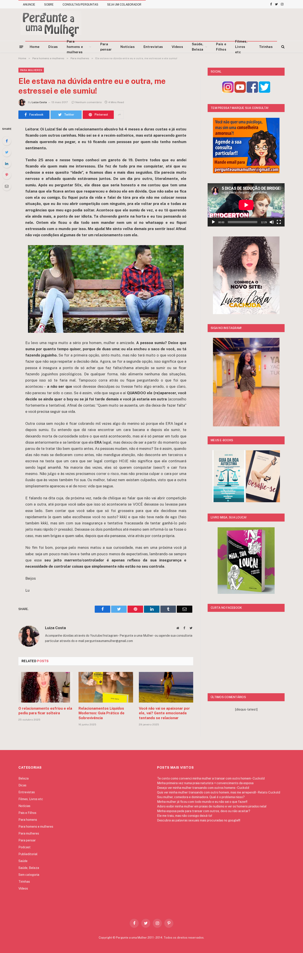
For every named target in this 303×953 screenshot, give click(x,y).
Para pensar (106, 46)
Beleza (23, 778)
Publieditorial (27, 854)
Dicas (53, 47)
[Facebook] (6, 140)
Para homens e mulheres (75, 46)
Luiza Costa (39, 102)
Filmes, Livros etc (241, 46)
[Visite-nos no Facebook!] (252, 91)
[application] (246, 204)
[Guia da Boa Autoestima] (228, 501)
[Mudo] (272, 222)
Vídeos (177, 47)
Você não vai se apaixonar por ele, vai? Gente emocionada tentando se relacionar (164, 713)
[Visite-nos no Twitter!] (264, 91)
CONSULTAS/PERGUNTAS (80, 4)
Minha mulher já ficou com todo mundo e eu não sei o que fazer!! (202, 801)
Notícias (127, 47)
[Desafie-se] (263, 501)
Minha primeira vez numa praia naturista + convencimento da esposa (205, 783)
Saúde (23, 861)
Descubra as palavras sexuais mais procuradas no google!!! (198, 820)
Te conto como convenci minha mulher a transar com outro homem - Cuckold (211, 778)
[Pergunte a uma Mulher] (50, 24)
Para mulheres (31, 70)
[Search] (282, 47)
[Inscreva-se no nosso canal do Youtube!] (240, 91)
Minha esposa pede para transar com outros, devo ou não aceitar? (203, 811)
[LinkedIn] (6, 163)
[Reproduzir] (213, 222)
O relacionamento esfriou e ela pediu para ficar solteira (45, 710)
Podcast (24, 847)
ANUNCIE (29, 4)
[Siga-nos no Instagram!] (228, 91)
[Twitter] (6, 152)
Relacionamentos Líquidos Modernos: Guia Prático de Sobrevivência (101, 713)
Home (34, 47)
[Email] (6, 186)
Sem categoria (28, 874)
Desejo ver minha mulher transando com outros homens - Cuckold (203, 788)
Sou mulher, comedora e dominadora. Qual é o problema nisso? (201, 797)
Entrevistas (153, 47)
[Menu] (21, 46)
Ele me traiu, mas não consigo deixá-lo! (184, 815)
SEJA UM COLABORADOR (124, 4)
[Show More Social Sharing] (119, 114)
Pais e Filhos (221, 46)
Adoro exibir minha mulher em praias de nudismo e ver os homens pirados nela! (211, 806)
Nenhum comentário (88, 102)
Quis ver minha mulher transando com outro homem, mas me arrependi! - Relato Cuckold (218, 792)
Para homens (27, 819)
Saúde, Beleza (197, 46)
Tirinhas (266, 47)
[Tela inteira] (279, 222)
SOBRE (49, 4)
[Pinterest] (6, 174)
